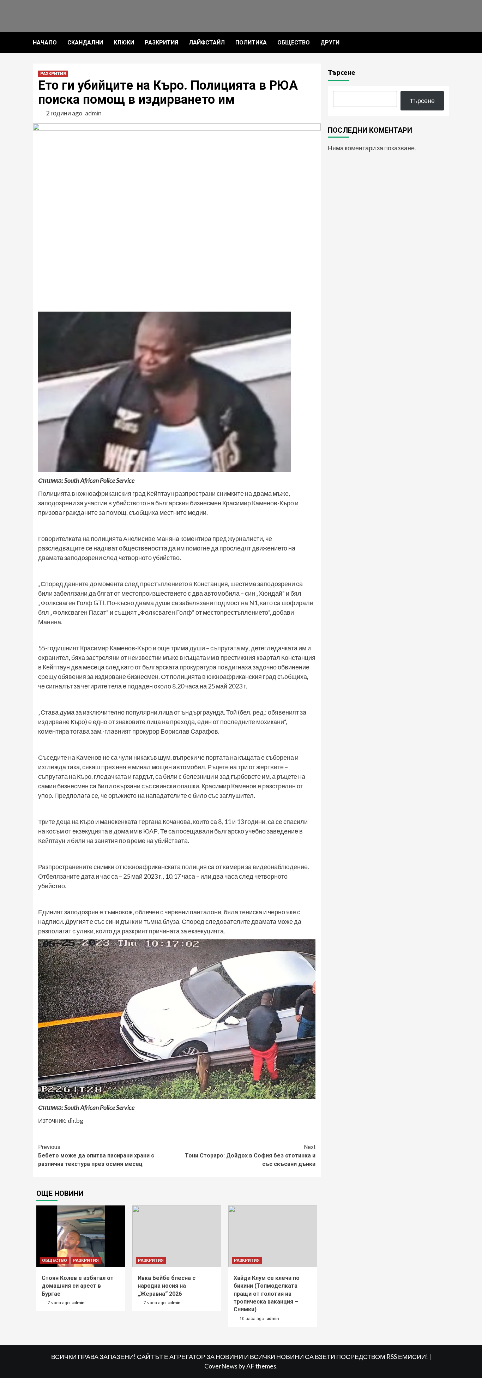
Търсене (341, 72)
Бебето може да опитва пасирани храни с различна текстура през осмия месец (96, 1155)
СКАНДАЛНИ (85, 42)
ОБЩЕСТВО (293, 42)
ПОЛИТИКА (251, 42)
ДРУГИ (329, 42)
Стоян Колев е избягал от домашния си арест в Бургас (78, 1286)
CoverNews (220, 1366)
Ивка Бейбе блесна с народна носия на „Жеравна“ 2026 (166, 1286)
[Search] (444, 42)
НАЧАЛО (45, 42)
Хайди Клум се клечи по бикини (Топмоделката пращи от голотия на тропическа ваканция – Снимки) (267, 1294)
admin (93, 113)
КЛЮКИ (124, 42)
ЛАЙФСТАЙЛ (207, 42)
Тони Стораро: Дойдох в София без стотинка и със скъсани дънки (250, 1155)
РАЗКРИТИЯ (161, 42)
